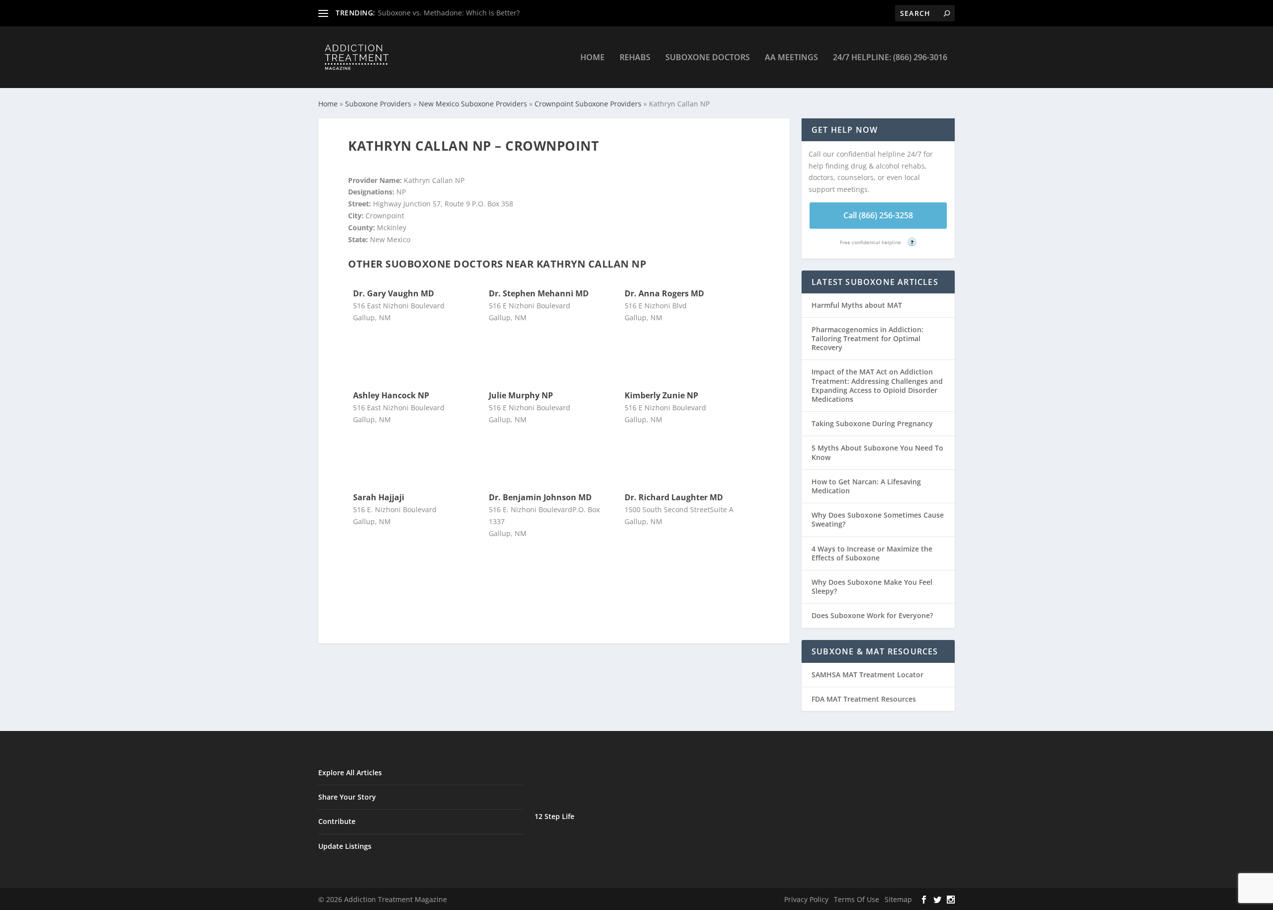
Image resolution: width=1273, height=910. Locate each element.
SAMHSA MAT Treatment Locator (867, 674)
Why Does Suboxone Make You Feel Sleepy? (872, 586)
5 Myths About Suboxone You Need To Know (877, 452)
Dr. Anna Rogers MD (664, 293)
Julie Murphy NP (521, 395)
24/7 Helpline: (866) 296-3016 (890, 58)
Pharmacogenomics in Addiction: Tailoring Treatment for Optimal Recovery (867, 338)
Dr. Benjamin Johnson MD (540, 497)
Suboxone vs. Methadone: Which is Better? (449, 12)
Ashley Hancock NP (391, 395)
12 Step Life (554, 816)
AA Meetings (791, 58)
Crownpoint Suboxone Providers (588, 103)
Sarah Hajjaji (378, 497)
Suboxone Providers (378, 103)
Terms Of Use (856, 899)
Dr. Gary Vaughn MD (393, 293)
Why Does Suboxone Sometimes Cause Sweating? (878, 519)
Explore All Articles (350, 772)
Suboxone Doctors (707, 58)
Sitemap (898, 899)
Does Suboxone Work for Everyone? (872, 615)
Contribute (337, 821)
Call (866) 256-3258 (878, 215)
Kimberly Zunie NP (661, 395)
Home (592, 58)
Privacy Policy (806, 899)
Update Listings (344, 846)
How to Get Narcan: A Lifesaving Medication (866, 486)
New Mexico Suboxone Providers (473, 103)
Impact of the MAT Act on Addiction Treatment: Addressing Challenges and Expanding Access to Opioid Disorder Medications (877, 385)
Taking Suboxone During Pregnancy (872, 423)
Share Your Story (347, 797)
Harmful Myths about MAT (857, 305)
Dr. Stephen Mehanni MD (539, 293)
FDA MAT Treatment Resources (864, 699)
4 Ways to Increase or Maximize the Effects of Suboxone (872, 553)
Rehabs (635, 58)
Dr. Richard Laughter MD (674, 497)
